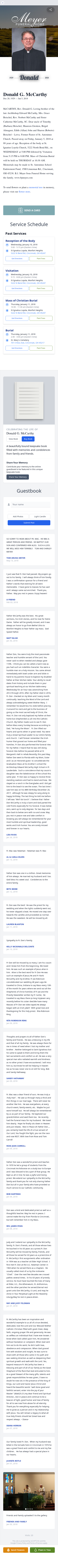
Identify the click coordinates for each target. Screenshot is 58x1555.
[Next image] (52, 1491)
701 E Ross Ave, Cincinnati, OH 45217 (27, 342)
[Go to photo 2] (27, 1509)
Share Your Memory (18, 477)
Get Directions (17, 258)
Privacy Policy (21, 1543)
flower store (24, 191)
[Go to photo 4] (30, 1509)
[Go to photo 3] (29, 1509)
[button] (29, 1491)
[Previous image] (6, 1491)
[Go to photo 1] (25, 1509)
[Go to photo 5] (32, 1509)
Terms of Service (36, 1543)
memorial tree (36, 187)
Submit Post (29, 522)
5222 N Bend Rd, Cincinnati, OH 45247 (28, 253)
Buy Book (28, 439)
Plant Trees (41, 258)
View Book (13, 439)
